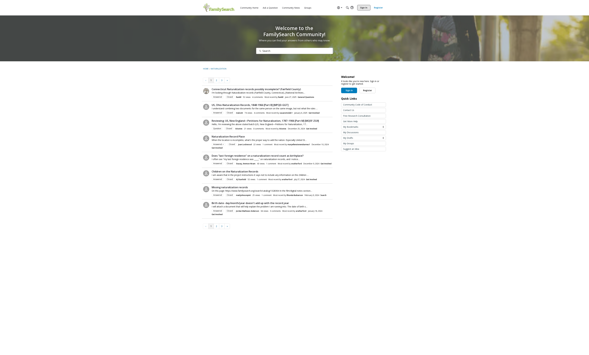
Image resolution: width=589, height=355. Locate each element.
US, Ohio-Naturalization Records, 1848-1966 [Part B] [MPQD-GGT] (250, 105)
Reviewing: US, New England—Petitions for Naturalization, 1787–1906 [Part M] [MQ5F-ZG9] (265, 120)
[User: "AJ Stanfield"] (206, 173)
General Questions (306, 97)
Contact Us (348, 110)
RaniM (238, 97)
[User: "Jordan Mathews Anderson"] (206, 205)
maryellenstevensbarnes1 (299, 144)
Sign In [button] (349, 90)
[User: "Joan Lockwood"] (206, 138)
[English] (219, 8)
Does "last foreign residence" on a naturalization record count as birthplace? (258, 155)
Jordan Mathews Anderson (247, 211)
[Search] (347, 7)
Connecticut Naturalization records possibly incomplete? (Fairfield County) (256, 89)
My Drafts (363, 137)
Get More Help (350, 121)
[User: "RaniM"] (206, 91)
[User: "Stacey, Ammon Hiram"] (206, 158)
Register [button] (367, 90)
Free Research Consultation (357, 115)
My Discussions (351, 132)
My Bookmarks (363, 126)
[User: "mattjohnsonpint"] (206, 189)
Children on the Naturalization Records (235, 171)
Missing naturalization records (230, 187)
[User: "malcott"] (206, 107)
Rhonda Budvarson (295, 195)
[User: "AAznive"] (206, 123)
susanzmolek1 (286, 113)
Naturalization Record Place (228, 136)
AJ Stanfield (241, 179)
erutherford (296, 163)
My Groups (348, 143)
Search (323, 195)
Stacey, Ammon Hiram (245, 163)
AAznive (238, 128)
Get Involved (314, 113)
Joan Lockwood (245, 144)
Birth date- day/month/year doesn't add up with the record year (250, 203)
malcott (239, 113)
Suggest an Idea (351, 148)
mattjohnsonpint (243, 195)
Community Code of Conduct (357, 104)
